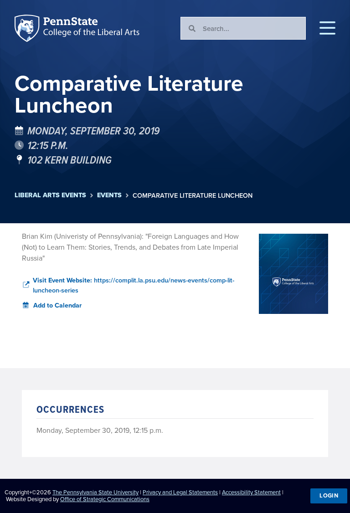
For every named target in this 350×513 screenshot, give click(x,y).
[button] (327, 28)
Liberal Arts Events (50, 195)
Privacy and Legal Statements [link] (180, 492)
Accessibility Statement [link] (251, 492)
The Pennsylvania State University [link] (95, 492)
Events (109, 195)
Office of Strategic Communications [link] (104, 499)
